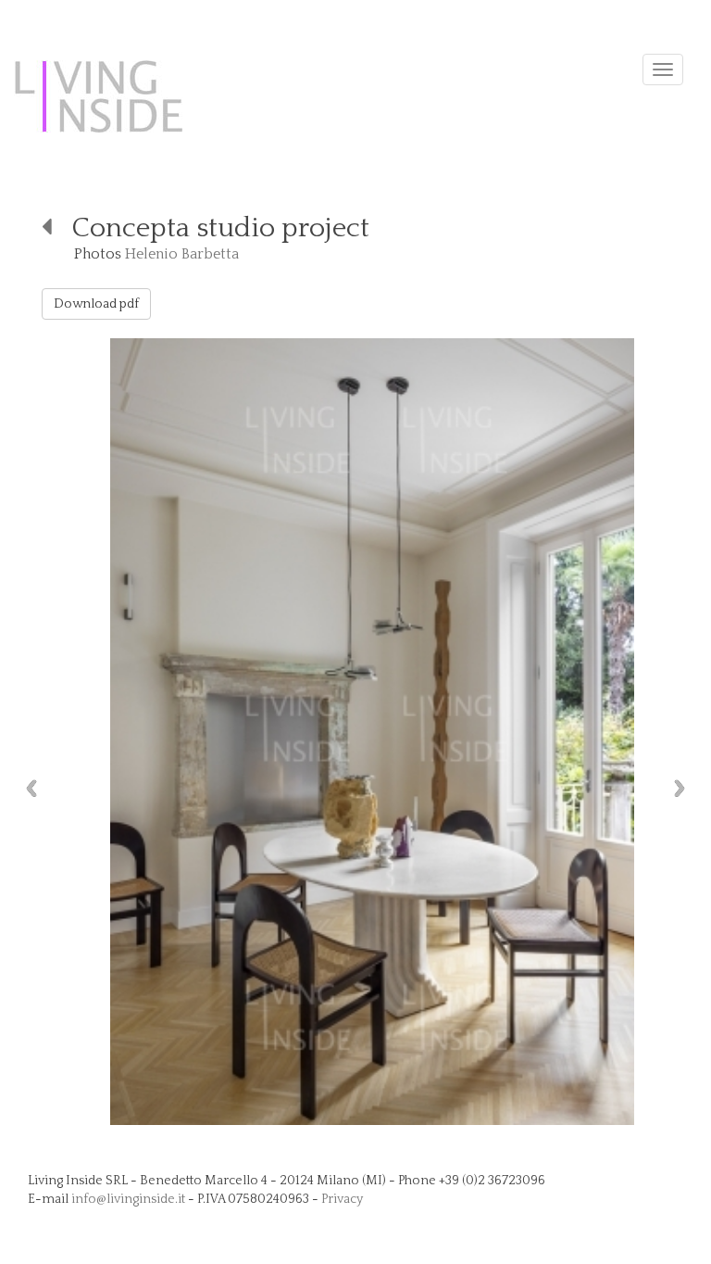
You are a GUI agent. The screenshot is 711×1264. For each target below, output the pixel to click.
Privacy (342, 1199)
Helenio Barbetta (182, 254)
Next (684, 788)
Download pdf (96, 304)
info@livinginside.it (128, 1199)
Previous (27, 788)
